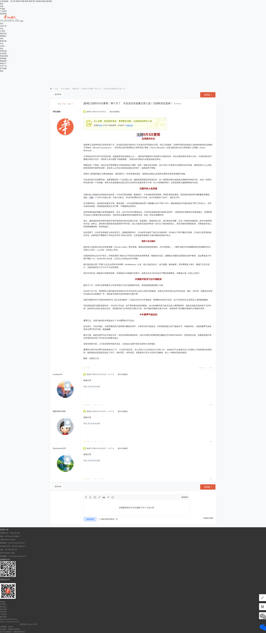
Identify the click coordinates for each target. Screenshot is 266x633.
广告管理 (3, 11)
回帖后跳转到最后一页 (109, 519)
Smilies (112, 497)
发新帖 (207, 95)
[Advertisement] (133, 78)
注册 (1, 6)
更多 (1, 71)
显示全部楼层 (115, 112)
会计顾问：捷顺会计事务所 (10, 629)
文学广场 (3, 66)
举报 (210, 368)
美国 (26, 1)
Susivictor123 (59, 448)
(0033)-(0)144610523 (16, 543)
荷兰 (34, 1)
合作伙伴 (3, 612)
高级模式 (184, 497)
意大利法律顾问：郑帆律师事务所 (12, 632)
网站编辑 (57, 111)
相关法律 (3, 609)
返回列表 (58, 94)
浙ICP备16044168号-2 (8, 619)
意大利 (12, 1)
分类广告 (3, 26)
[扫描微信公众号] (262, 606)
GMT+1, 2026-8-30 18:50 (9, 622)
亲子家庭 (3, 68)
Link (99, 497)
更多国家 (48, 1)
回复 (88, 368)
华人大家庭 (65, 89)
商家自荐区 (4, 56)
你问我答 (3, 53)
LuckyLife (57, 374)
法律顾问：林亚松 (6, 627)
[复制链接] (177, 104)
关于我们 (3, 604)
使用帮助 (3, 14)
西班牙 (18, 1)
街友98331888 (59, 411)
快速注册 (129, 125)
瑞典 (43, 1)
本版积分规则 (208, 518)
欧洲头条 (3, 41)
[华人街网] (10, 21)
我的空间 (3, 34)
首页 (1, 24)
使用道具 (202, 368)
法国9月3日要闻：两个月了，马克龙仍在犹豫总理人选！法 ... (104, 89)
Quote (103, 497)
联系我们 (3, 607)
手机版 (2, 9)
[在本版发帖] (262, 597)
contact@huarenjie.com (17, 556)
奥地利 (38, 1)
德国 (23, 1)
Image (95, 497)
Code (108, 497)
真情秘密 (3, 58)
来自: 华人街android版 (91, 386)
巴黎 (91, 197)
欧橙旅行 (3, 36)
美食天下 (3, 63)
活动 (1, 38)
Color (90, 497)
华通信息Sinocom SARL (29, 624)
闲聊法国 (3, 51)
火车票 (2, 31)
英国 (30, 1)
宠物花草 (3, 61)
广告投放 (3, 614)
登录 (1, 4)
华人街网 (51, 89)
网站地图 (3, 617)
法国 (140, 134)
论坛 (1, 29)
